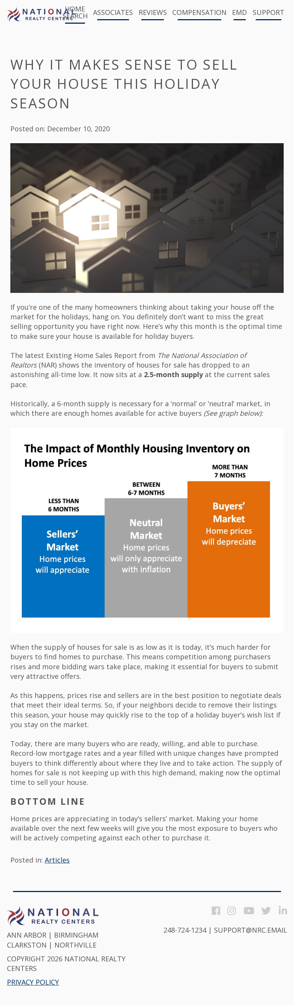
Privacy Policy (33, 982)
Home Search (75, 12)
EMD (239, 13)
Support (268, 13)
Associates (113, 13)
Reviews (153, 13)
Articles (57, 859)
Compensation (199, 13)
